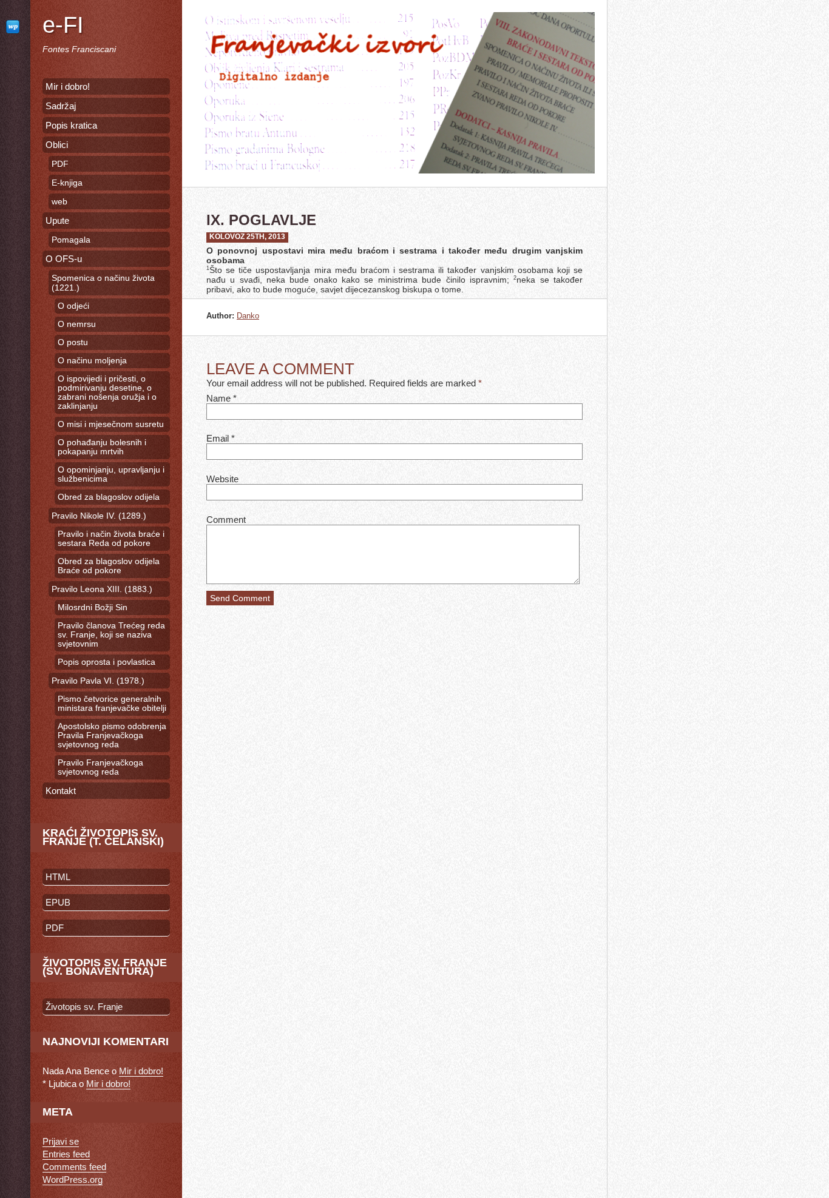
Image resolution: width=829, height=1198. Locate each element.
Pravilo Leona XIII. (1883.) (102, 589)
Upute (57, 220)
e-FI (63, 25)
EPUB (58, 902)
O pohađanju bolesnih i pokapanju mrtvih (102, 447)
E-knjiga (67, 182)
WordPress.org (72, 1179)
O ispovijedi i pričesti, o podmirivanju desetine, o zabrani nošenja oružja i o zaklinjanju (107, 392)
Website (222, 479)
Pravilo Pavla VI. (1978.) (98, 680)
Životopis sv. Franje (84, 1006)
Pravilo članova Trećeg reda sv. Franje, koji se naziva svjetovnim (111, 634)
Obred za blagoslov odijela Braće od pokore (109, 566)
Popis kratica (71, 125)
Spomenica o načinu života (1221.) (103, 282)
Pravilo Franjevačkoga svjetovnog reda (100, 767)
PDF (60, 164)
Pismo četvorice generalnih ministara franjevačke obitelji (112, 704)
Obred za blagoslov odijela (109, 497)
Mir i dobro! (68, 86)
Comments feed (74, 1167)
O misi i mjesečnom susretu (111, 424)
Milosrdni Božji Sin (92, 607)
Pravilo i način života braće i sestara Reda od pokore (111, 539)
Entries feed (66, 1154)
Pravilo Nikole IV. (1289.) (99, 515)
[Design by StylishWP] (15, 26)
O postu (73, 342)
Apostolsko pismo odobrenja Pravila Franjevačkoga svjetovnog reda (112, 735)
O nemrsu (77, 324)
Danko (248, 315)
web (59, 201)
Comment (226, 519)
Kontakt (61, 791)
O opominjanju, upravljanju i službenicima (111, 474)
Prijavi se (60, 1141)
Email (217, 438)
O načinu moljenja (92, 360)
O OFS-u (64, 259)
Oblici (57, 145)
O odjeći (73, 306)
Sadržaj (61, 106)
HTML (58, 877)
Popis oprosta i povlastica (106, 662)
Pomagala (71, 239)
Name (218, 398)
